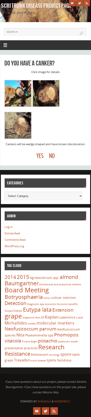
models (32, 323)
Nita (20, 335)
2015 (23, 276)
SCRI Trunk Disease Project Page (36, 5)
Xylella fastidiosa (59, 360)
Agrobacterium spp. (44, 278)
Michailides (16, 323)
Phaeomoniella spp (39, 335)
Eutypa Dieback (13, 310)
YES (40, 156)
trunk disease (38, 360)
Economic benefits (67, 304)
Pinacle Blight (29, 341)
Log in (9, 227)
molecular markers (55, 323)
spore (66, 354)
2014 (10, 277)
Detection (16, 303)
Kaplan (52, 317)
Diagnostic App (35, 304)
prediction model (68, 341)
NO (52, 156)
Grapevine (28, 317)
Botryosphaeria (24, 296)
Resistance (17, 353)
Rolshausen (39, 354)
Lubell (79, 317)
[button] (18, 94)
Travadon (22, 360)
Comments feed (15, 240)
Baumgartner (22, 283)
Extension (63, 310)
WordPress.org (14, 246)
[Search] (81, 33)
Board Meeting (27, 290)
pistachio (47, 341)
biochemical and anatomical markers (60, 284)
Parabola (44, 401)
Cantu (46, 297)
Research (51, 347)
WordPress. (62, 401)
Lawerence (67, 317)
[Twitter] (79, 3)
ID (42, 317)
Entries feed (12, 233)
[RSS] (87, 3)
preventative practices (21, 348)
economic (50, 304)
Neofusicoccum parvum (31, 329)
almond (69, 276)
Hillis (37, 317)
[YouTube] (72, 3)
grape (13, 316)
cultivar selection (63, 297)
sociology (54, 354)
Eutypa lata (37, 309)
